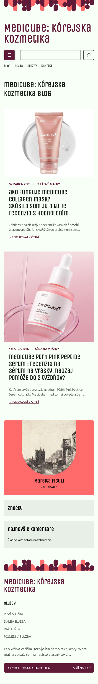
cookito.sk (33, 668)
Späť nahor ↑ (82, 668)
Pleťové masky (48, 184)
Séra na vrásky (47, 349)
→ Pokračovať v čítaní (24, 237)
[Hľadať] (88, 55)
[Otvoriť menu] (9, 55)
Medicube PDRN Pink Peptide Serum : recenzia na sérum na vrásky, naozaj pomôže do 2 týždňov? (44, 367)
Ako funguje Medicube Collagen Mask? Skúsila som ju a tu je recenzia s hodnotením (39, 203)
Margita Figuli (49, 481)
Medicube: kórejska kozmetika (47, 33)
